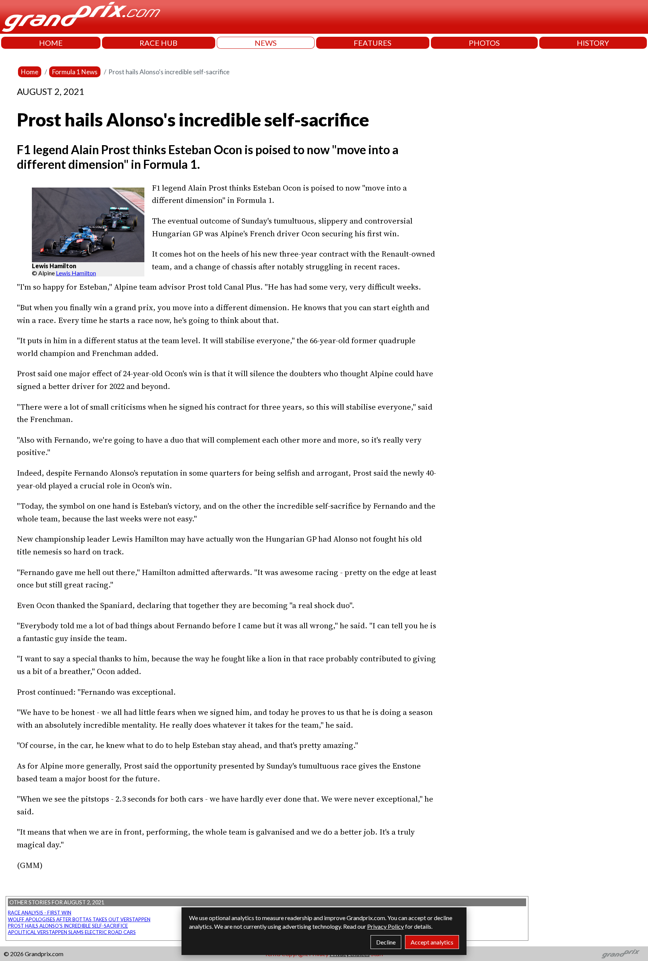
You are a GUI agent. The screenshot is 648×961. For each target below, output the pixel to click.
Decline (386, 942)
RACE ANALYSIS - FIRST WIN (39, 913)
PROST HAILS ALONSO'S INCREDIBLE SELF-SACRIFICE (68, 926)
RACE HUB (158, 42)
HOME (51, 42)
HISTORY (593, 42)
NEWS (266, 42)
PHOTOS (484, 42)
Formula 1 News (75, 72)
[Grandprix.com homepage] (620, 953)
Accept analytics (432, 942)
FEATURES (373, 42)
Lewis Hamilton (76, 272)
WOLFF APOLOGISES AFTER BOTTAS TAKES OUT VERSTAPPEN (79, 919)
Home (29, 72)
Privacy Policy (385, 926)
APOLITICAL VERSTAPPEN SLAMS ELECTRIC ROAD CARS (72, 932)
